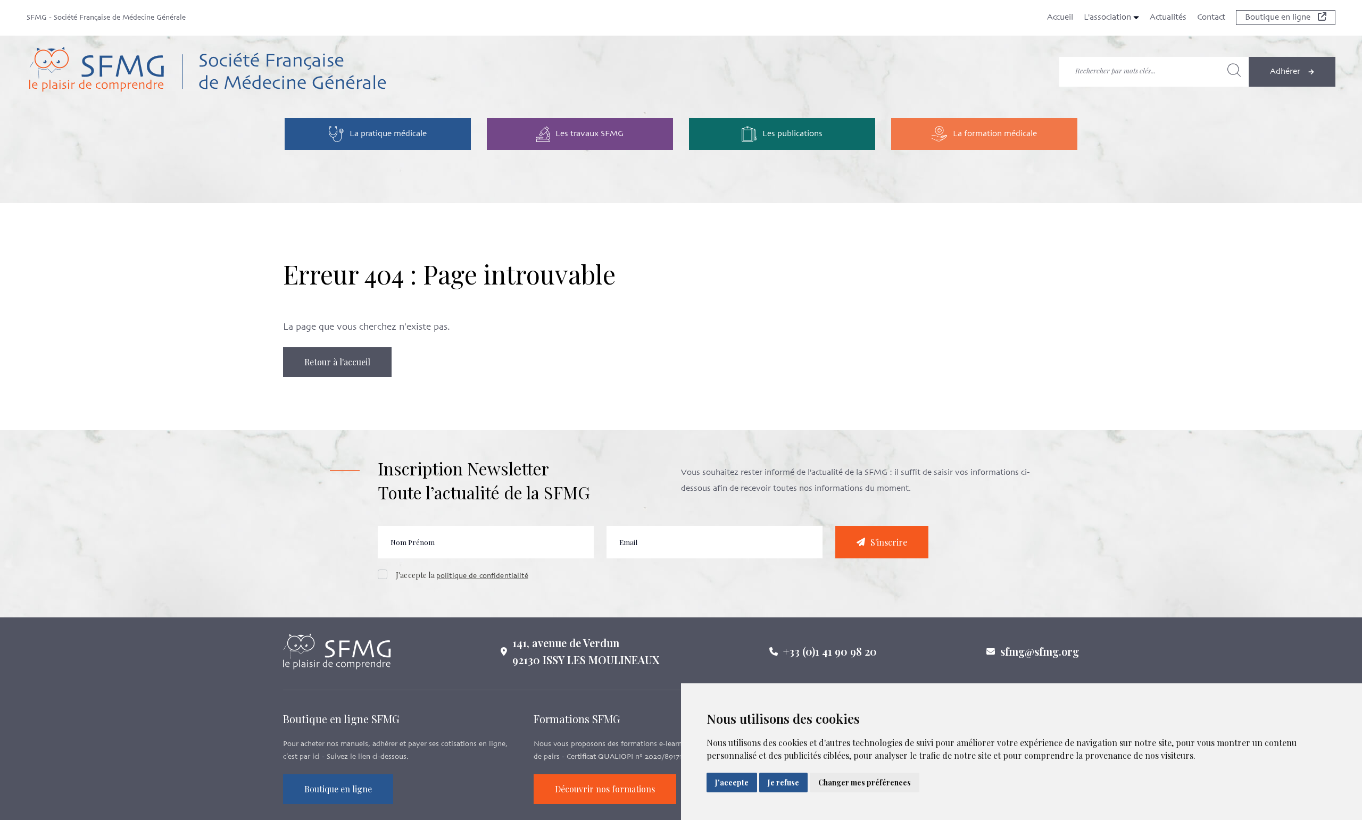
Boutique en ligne (1279, 17)
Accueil (1060, 17)
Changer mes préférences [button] (864, 782)
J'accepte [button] (732, 782)
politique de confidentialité (482, 576)
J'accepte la (462, 575)
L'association (1108, 17)
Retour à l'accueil (337, 361)
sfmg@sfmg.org (1039, 651)
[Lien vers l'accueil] (288, 71)
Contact (1211, 17)
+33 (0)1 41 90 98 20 (830, 651)
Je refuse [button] (783, 782)
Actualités (1168, 17)
